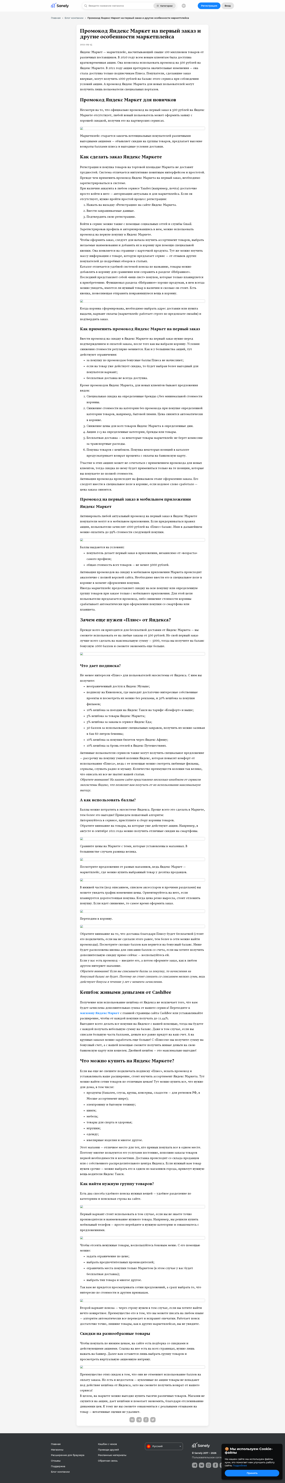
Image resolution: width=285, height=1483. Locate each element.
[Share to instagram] (208, 1465)
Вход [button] (228, 5)
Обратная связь (108, 1460)
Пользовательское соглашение (211, 1457)
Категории (166, 5)
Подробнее (240, 1465)
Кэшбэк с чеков (107, 1444)
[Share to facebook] (146, 1419)
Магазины (57, 1449)
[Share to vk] (132, 1419)
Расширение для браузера (67, 1455)
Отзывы (56, 1460)
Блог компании (60, 1471)
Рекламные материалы (112, 1455)
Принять (252, 1473)
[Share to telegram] (139, 1419)
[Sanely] (60, 6)
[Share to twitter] (153, 1419)
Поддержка (58, 1466)
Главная (56, 1444)
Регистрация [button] (209, 5)
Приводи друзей (108, 1449)
